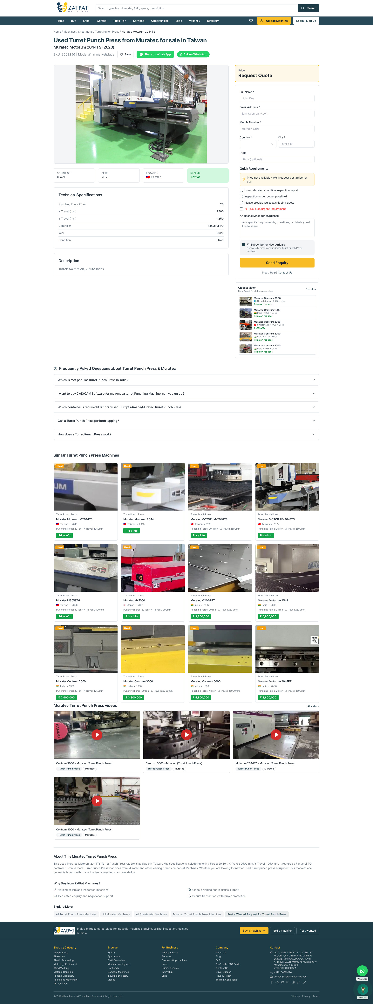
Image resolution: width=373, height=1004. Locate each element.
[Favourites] (251, 20)
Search (311, 8)
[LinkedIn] (277, 982)
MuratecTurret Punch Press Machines (197, 914)
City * (281, 137)
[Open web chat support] (362, 989)
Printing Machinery (64, 975)
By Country (114, 956)
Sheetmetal (85, 31)
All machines (60, 983)
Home (60, 20)
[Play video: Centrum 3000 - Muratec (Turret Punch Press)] (97, 735)
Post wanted (308, 930)
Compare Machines (118, 971)
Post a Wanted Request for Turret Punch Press (256, 914)
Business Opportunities (174, 960)
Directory (213, 20)
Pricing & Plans (170, 952)
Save (128, 54)
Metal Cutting (61, 952)
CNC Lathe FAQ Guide (228, 964)
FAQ (218, 960)
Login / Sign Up (306, 20)
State (243, 153)
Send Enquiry (277, 263)
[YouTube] (287, 982)
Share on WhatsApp (157, 54)
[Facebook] (271, 982)
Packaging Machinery (66, 979)
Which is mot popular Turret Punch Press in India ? (93, 380)
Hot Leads (113, 968)
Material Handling (63, 971)
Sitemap (295, 996)
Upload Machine (277, 20)
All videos (313, 706)
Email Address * (250, 107)
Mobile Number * (250, 122)
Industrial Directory (118, 975)
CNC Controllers (116, 960)
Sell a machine (282, 930)
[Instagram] (293, 982)
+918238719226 (283, 972)
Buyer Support (223, 971)
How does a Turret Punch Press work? (84, 434)
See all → (311, 289)
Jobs (164, 964)
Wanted (101, 20)
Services (138, 20)
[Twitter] (282, 982)
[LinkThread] (304, 982)
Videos (111, 979)
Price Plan (119, 20)
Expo (179, 20)
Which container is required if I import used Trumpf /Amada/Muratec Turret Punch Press (119, 407)
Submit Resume (170, 968)
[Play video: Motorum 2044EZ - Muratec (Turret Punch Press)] (276, 735)
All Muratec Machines (116, 914)
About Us (221, 952)
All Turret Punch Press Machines (76, 914)
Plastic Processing (64, 960)
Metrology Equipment (65, 964)
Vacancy (194, 20)
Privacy (306, 996)
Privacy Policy (224, 975)
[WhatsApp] (298, 982)
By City (112, 952)
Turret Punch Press (107, 31)
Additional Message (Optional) (259, 215)
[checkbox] (241, 190)
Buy (73, 20)
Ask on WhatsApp (195, 54)
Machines (70, 31)
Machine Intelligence (119, 964)
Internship (167, 971)
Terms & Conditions (226, 979)
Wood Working (61, 968)
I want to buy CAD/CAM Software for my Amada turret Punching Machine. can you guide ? (121, 393)
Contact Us (285, 272)
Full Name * (247, 92)
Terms (316, 996)
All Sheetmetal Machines (151, 914)
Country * (246, 137)
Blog (218, 956)
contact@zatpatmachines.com (290, 976)
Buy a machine (252, 930)
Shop (86, 20)
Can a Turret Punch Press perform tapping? (88, 421)
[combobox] (258, 144)
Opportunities (160, 20)
